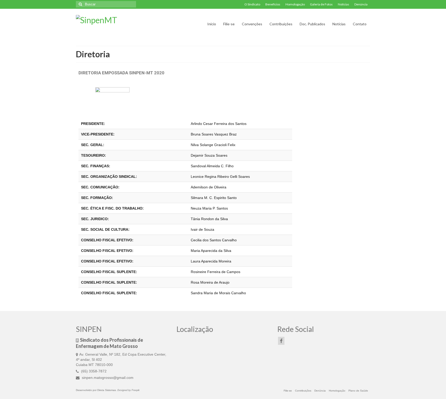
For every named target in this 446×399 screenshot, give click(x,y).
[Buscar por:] (106, 4)
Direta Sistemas (106, 390)
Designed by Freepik (128, 390)
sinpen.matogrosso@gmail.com (107, 378)
